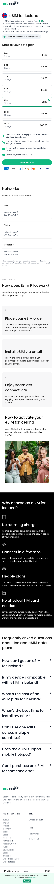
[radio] (27, 55)
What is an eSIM (36, 820)
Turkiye (6, 820)
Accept (27, 881)
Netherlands (8, 841)
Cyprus (6, 823)
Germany (7, 829)
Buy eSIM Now (27, 162)
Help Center (34, 834)
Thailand (7, 856)
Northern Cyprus (10, 844)
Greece (6, 832)
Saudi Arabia (8, 850)
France (6, 826)
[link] (11, 3)
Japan (5, 835)
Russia (5, 847)
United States (9, 862)
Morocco (7, 838)
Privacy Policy (33, 877)
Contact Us (34, 839)
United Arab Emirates (12, 859)
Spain (5, 853)
